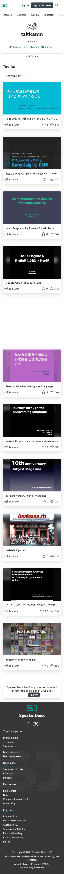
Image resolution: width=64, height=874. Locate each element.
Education (49, 14)
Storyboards (9, 746)
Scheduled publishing (14, 828)
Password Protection (14, 820)
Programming (10, 737)
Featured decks (11, 752)
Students (7, 777)
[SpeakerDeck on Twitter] (36, 724)
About (17, 863)
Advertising (9, 803)
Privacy (35, 863)
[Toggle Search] (56, 5)
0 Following (33, 46)
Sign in (25, 5)
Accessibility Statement (32, 867)
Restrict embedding (13, 837)
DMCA (45, 863)
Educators (8, 773)
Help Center (9, 790)
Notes (6, 841)
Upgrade (34, 694)
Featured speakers (13, 756)
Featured (7, 14)
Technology (9, 741)
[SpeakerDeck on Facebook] (28, 724)
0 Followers (47, 46)
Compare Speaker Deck (15, 799)
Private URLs (10, 816)
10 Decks (16, 46)
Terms (26, 863)
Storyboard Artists (13, 769)
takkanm (14, 124)
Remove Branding (12, 833)
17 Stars (33, 56)
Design (35, 14)
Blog (5, 794)
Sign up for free (42, 5)
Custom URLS (10, 824)
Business (21, 14)
